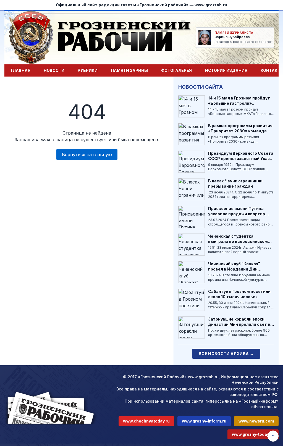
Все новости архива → (226, 353)
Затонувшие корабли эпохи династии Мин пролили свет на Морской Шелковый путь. (240, 324)
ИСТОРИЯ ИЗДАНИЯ (226, 70)
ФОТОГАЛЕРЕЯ (176, 70)
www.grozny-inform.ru (204, 421)
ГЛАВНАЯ (20, 70)
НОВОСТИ (54, 70)
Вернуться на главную (87, 154)
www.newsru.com (256, 421)
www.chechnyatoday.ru (146, 421)
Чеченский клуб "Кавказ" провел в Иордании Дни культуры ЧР (234, 269)
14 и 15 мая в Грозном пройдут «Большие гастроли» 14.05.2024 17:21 (239, 103)
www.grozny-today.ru (253, 434)
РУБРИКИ (88, 70)
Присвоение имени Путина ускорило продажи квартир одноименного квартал (236, 214)
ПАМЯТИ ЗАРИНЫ (129, 70)
